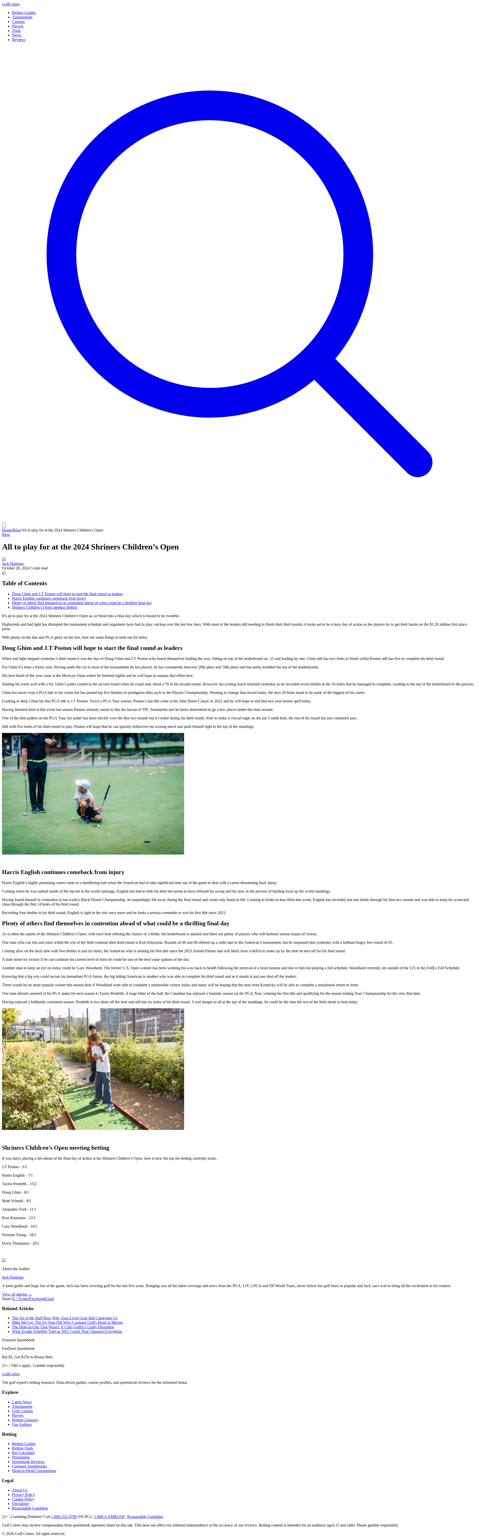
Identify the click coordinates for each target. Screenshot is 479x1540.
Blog (16, 530)
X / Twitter (20, 1299)
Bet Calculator (23, 1453)
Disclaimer (20, 1504)
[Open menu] (4, 525)
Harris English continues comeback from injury (49, 598)
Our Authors (22, 1424)
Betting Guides (24, 12)
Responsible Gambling (30, 1508)
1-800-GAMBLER (109, 1517)
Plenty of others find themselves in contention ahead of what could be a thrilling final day (82, 603)
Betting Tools (22, 1448)
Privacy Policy (23, 1495)
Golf (11, 1374)
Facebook (37, 1299)
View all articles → (17, 1294)
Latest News (22, 1402)
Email (49, 1299)
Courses (18, 21)
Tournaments (22, 17)
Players (17, 26)
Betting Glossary (25, 1420)
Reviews (19, 39)
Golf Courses (22, 1411)
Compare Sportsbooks (29, 1466)
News (16, 35)
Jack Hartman (13, 563)
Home (7, 530)
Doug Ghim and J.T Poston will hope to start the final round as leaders (67, 594)
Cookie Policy (23, 1499)
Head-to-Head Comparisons (34, 1471)
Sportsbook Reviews (28, 1462)
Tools (16, 30)
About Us (19, 1490)
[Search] (239, 520)
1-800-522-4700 (64, 1517)
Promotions (21, 1457)
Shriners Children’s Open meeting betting (44, 607)
